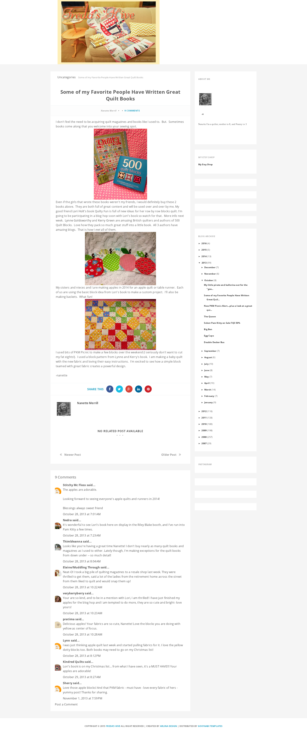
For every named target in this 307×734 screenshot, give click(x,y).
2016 (204, 243)
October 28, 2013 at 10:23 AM (82, 613)
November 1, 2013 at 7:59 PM (82, 698)
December (209, 267)
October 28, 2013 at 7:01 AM (82, 514)
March (207, 389)
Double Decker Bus (214, 342)
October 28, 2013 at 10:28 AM (82, 634)
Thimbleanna (72, 541)
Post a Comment (66, 704)
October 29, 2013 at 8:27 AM (82, 677)
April (207, 383)
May (206, 376)
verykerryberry (73, 593)
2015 (204, 249)
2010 (204, 424)
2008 (204, 437)
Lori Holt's (79, 211)
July (206, 363)
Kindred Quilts (73, 662)
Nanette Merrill (87, 403)
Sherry (67, 683)
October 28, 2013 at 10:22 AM (82, 587)
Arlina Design (168, 726)
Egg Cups (209, 335)
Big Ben (208, 329)
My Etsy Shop (205, 164)
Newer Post (72, 455)
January (208, 402)
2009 (204, 430)
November (210, 273)
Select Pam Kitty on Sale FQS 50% (222, 322)
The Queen (210, 316)
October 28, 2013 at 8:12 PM (82, 656)
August (208, 357)
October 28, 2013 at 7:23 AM (82, 535)
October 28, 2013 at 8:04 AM (82, 561)
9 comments (132, 110)
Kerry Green (106, 220)
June (206, 370)
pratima (69, 619)
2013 (204, 262)
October (208, 280)
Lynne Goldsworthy (78, 220)
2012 (204, 411)
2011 (204, 417)
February (209, 396)
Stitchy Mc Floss (75, 485)
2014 (204, 256)
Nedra (67, 520)
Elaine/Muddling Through (81, 567)
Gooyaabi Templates (210, 726)
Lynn (66, 640)
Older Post (168, 455)
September (210, 350)
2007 (204, 443)
